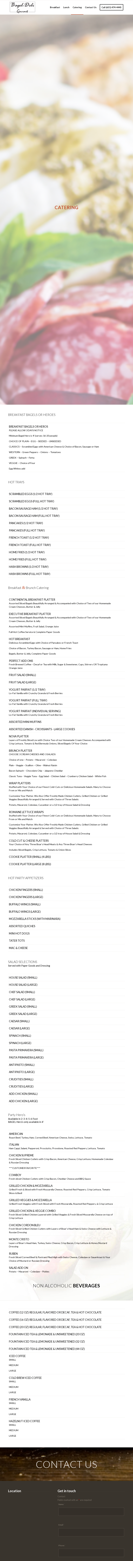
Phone (62, 1545)
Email (61, 1525)
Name (61, 1504)
